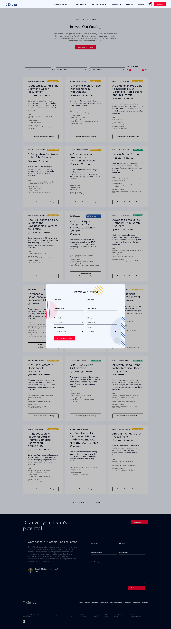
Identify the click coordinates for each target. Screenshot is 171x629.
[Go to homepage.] (11, 4)
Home (77, 19)
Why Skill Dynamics (97, 4)
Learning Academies (60, 4)
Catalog (141, 4)
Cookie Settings (83, 615)
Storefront (129, 4)
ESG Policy (106, 615)
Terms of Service (70, 615)
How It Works (79, 4)
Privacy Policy (96, 615)
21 (93, 502)
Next (98, 502)
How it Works (104, 602)
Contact (145, 602)
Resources (115, 4)
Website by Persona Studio (136, 615)
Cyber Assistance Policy (119, 615)
